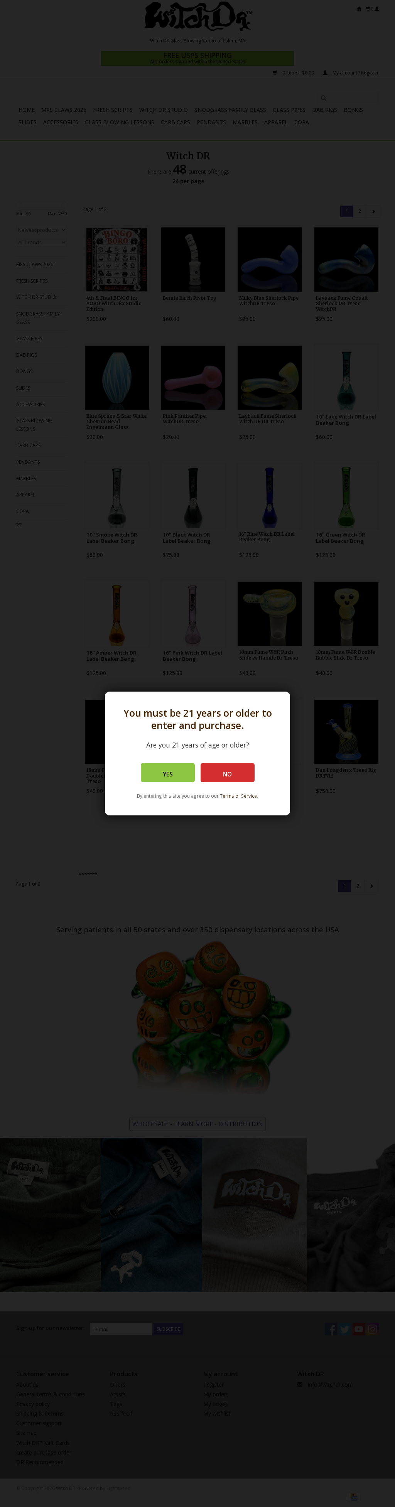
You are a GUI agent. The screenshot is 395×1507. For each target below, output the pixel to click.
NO (227, 774)
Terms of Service (238, 796)
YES (168, 774)
